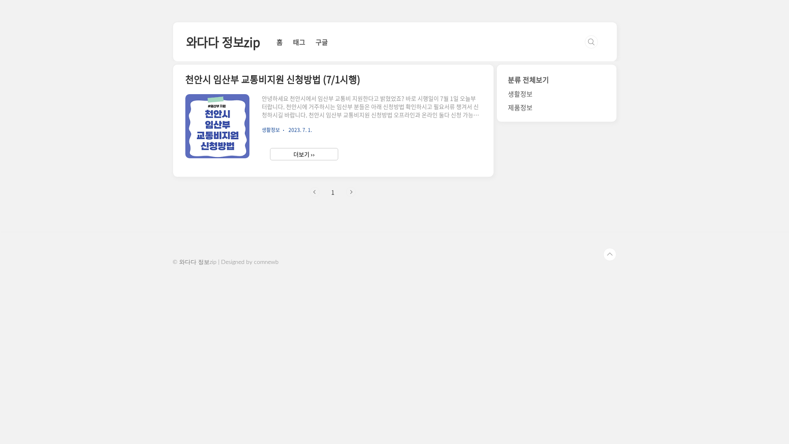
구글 (322, 42)
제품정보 (520, 107)
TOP (609, 254)
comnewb (266, 262)
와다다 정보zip (223, 42)
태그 (299, 42)
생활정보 (520, 94)
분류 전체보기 (528, 79)
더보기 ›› (304, 154)
